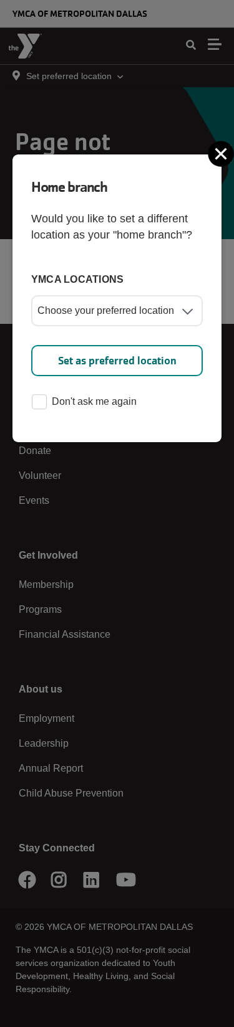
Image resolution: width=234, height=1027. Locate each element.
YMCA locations (77, 279)
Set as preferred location (117, 360)
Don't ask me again (94, 401)
